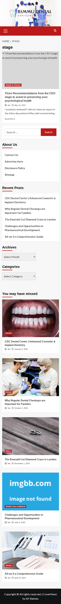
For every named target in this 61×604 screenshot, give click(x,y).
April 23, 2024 (20, 578)
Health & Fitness (13, 85)
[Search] (55, 31)
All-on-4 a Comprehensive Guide (24, 236)
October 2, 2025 (21, 408)
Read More (10, 119)
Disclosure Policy (15, 168)
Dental (9, 333)
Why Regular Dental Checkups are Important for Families (25, 210)
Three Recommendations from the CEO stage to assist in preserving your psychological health (30, 97)
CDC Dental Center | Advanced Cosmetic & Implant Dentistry (30, 200)
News (8, 451)
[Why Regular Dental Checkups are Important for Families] (30, 377)
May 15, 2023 (20, 105)
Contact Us (11, 154)
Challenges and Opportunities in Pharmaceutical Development (24, 228)
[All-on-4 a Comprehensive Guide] (30, 550)
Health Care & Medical (15, 506)
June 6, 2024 (19, 522)
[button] (5, 30)
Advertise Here (14, 161)
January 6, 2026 (21, 349)
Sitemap (9, 174)
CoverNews (50, 594)
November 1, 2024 (22, 463)
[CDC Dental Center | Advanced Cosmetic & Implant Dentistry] (30, 318)
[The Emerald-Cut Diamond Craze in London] (30, 436)
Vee (9, 105)
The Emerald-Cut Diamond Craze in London (30, 219)
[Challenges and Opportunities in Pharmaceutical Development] (30, 491)
